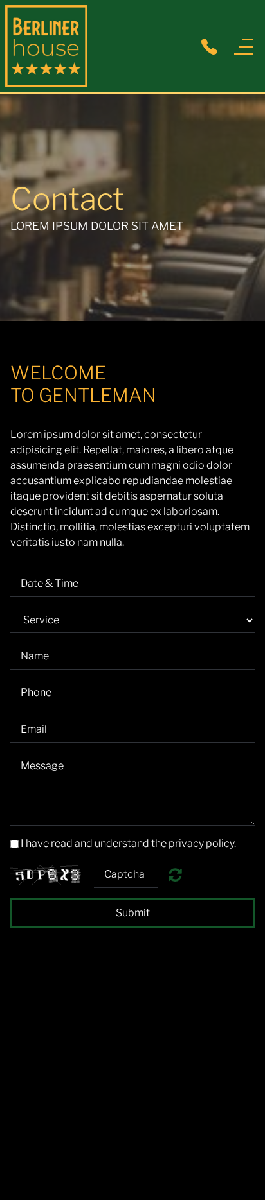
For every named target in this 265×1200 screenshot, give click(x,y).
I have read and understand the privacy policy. (128, 843)
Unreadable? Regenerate (175, 874)
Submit (133, 913)
